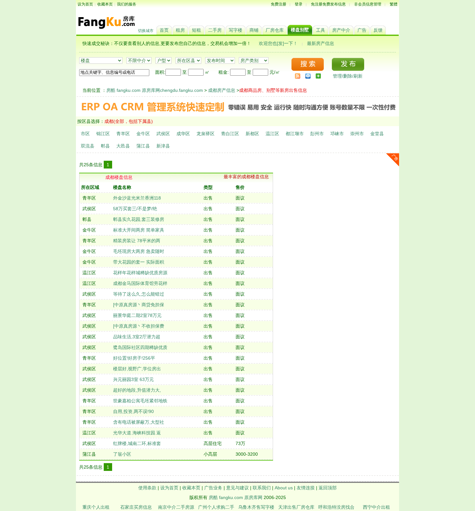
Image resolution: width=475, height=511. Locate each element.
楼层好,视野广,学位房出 (137, 368)
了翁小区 (122, 454)
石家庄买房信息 (136, 507)
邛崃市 (337, 133)
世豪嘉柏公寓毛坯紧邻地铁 (140, 400)
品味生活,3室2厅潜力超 (136, 336)
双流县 (87, 145)
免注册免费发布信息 (328, 4)
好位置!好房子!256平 (134, 358)
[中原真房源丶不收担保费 (138, 326)
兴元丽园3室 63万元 (133, 379)
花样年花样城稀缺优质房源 (140, 272)
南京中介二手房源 (176, 507)
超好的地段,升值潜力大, (137, 390)
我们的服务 (126, 4)
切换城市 (145, 30)
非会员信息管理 (367, 4)
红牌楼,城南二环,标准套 (137, 443)
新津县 (163, 145)
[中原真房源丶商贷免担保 (138, 304)
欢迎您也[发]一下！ (278, 43)
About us (284, 487)
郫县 (105, 145)
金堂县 (377, 133)
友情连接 (306, 487)
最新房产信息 (320, 43)
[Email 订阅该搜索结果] (308, 76)
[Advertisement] (337, 205)
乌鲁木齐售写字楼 (256, 507)
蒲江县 (143, 145)
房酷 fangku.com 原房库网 (235, 497)
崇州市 (357, 133)
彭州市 (317, 133)
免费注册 (278, 4)
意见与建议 (237, 487)
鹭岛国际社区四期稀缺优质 (140, 347)
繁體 (393, 4)
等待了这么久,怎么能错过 (138, 294)
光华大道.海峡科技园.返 (137, 432)
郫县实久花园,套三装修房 (138, 219)
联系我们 (262, 487)
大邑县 (123, 145)
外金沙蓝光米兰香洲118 (137, 198)
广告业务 (213, 487)
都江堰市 (295, 133)
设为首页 (85, 4)
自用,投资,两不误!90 (133, 411)
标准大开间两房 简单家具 (138, 230)
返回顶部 (328, 487)
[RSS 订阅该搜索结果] (297, 76)
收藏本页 (105, 4)
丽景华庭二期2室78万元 (137, 315)
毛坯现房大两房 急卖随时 (138, 251)
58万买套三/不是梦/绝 (135, 208)
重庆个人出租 (96, 507)
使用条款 (147, 487)
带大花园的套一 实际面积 (138, 262)
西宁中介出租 (376, 507)
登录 (298, 4)
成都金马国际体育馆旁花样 (140, 283)
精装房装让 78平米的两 (136, 240)
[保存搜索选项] (318, 76)
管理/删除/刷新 (348, 76)
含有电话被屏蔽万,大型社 (138, 422)
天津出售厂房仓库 (296, 507)
